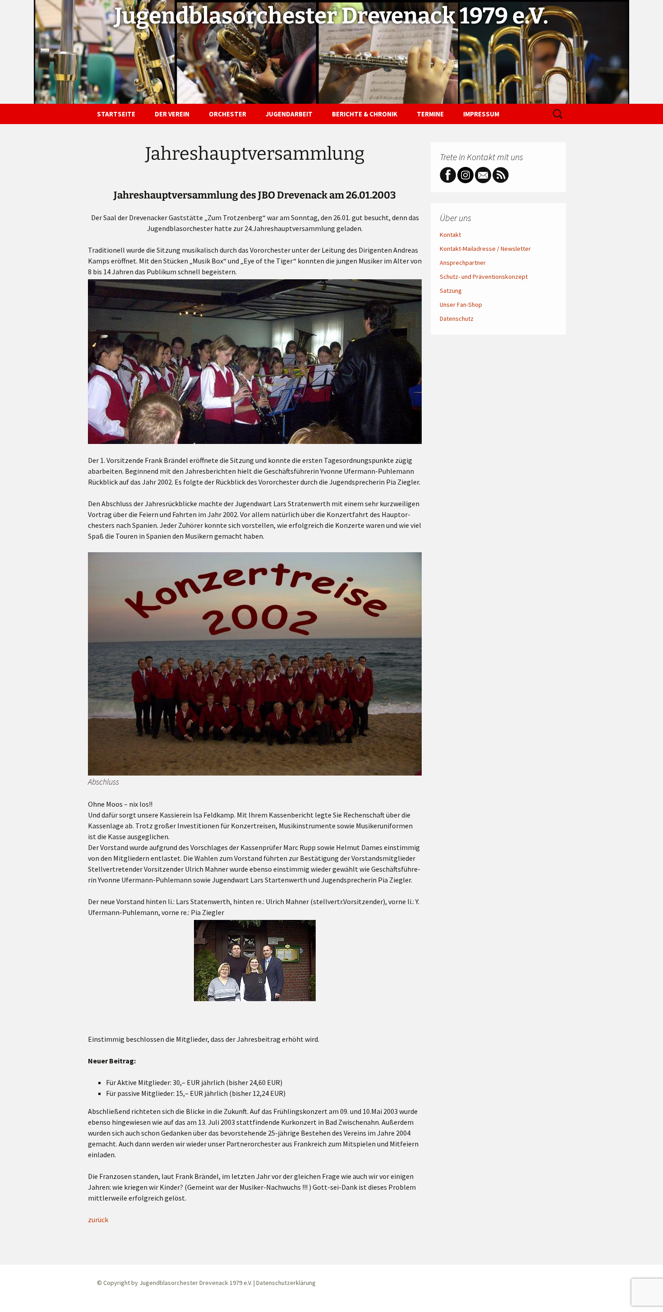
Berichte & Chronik (364, 114)
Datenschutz (457, 318)
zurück (98, 1219)
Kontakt (450, 235)
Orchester (227, 114)
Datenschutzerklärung (286, 1283)
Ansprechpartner (463, 263)
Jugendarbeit (289, 114)
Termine (430, 114)
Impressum (481, 114)
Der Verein (172, 114)
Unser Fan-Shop (461, 304)
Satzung (451, 290)
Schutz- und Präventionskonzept (484, 277)
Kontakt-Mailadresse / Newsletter (485, 249)
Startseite (116, 114)
